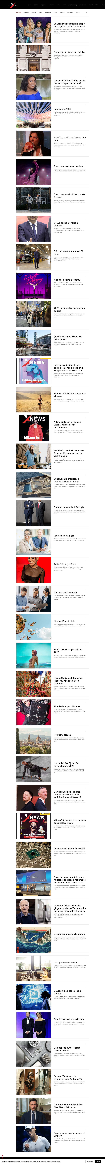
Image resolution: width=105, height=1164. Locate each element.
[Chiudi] (103, 1161)
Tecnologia (70, 12)
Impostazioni (90, 1161)
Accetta (98, 1161)
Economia (26, 12)
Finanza (34, 12)
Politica (40, 12)
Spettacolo (48, 12)
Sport (55, 12)
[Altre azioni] (85, 20)
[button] (86, 12)
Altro (77, 12)
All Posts (18, 12)
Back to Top (2, 1158)
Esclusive (62, 12)
